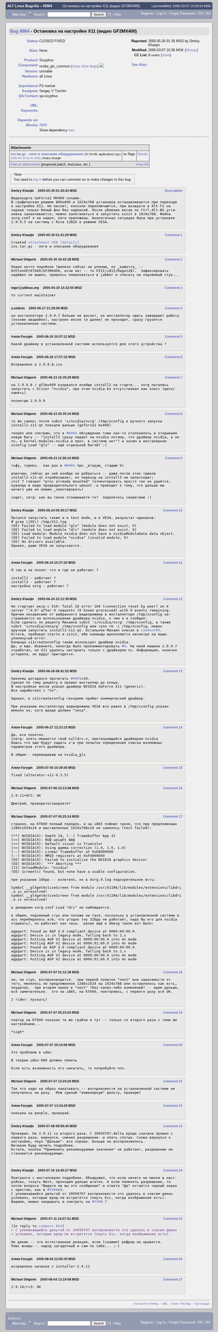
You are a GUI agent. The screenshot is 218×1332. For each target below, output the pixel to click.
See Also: (139, 65)
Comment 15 (172, 768)
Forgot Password (182, 13)
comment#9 (150, 630)
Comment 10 (172, 510)
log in (37, 179)
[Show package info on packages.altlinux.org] (101, 66)
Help (117, 14)
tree (71, 130)
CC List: (140, 55)
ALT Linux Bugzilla (23, 6)
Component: (28, 65)
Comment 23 (172, 1126)
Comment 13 (172, 671)
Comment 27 (172, 1279)
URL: (34, 105)
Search (38, 14)
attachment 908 (43, 242)
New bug (18, 14)
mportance (28, 86)
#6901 (71, 433)
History (191, 50)
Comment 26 (172, 1259)
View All (142, 164)
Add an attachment (25, 164)
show (166, 55)
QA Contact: (28, 96)
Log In (161, 13)
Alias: (33, 51)
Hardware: (30, 76)
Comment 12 (172, 599)
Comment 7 (173, 377)
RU (208, 13)
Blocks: (32, 125)
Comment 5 (173, 337)
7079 (43, 125)
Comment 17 (172, 816)
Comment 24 (172, 1170)
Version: (31, 71)
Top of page (201, 1303)
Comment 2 (173, 259)
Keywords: (29, 110)
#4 (124, 646)
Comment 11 (172, 563)
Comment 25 (172, 1219)
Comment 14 (172, 727)
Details (142, 154)
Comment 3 (173, 288)
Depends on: (28, 120)
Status (32, 41)
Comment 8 (173, 414)
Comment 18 (172, 972)
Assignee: (30, 91)
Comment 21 (172, 1081)
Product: (31, 60)
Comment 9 (173, 458)
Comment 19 (172, 1012)
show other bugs (84, 66)
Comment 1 (173, 235)
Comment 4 (173, 308)
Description (173, 191)
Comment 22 (172, 1106)
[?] (109, 14)
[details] (69, 242)
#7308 (52, 1190)
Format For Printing (145, 1303)
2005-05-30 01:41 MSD (26, 158)
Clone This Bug (181, 1303)
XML (165, 1303)
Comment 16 (172, 788)
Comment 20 (172, 1045)
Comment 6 (173, 357)
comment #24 (50, 1226)
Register (147, 13)
